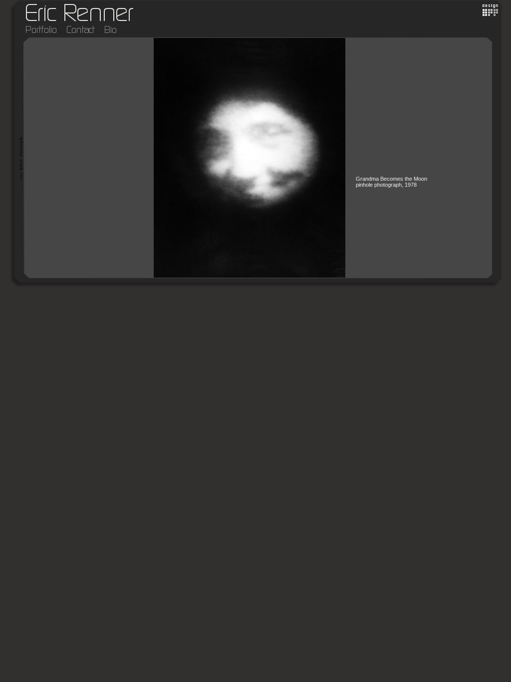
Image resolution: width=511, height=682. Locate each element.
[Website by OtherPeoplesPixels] (490, 14)
